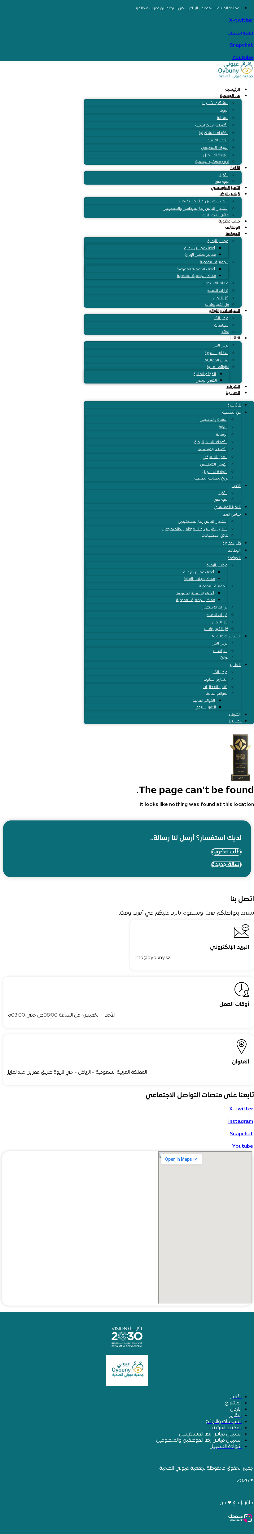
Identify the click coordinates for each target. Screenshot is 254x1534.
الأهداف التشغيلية (213, 133)
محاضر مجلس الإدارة (200, 255)
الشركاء (233, 386)
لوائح (225, 332)
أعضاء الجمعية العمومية (196, 269)
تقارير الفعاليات (216, 360)
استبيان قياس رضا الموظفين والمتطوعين (195, 209)
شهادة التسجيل (216, 155)
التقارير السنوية (216, 353)
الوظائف (232, 227)
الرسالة (222, 118)
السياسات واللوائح (224, 311)
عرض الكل (220, 318)
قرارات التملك (218, 291)
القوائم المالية (218, 367)
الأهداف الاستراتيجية (211, 125)
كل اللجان (220, 298)
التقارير (234, 338)
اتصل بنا (233, 393)
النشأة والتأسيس (214, 103)
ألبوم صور (222, 182)
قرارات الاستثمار (215, 283)
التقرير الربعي (206, 381)
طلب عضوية (229, 221)
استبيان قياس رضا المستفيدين (203, 201)
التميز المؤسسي (225, 188)
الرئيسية (232, 89)
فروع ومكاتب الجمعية (212, 162)
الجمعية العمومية (214, 262)
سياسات (221, 326)
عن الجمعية (230, 96)
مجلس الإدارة (218, 241)
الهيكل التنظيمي (214, 148)
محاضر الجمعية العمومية (196, 276)
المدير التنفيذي (216, 140)
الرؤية (224, 110)
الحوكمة (233, 234)
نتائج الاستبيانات (216, 215)
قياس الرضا (230, 194)
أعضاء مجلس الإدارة (199, 248)
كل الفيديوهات (217, 305)
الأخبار (235, 168)
